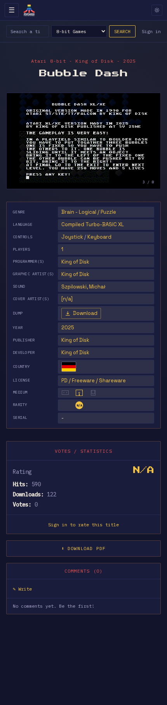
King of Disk (75, 340)
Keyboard (99, 237)
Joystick (72, 237)
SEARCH (122, 31)
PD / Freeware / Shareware (93, 380)
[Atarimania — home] (29, 10)
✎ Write (22, 589)
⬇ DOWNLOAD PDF (83, 548)
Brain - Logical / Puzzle (88, 212)
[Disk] (79, 393)
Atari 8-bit (48, 61)
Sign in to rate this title (83, 524)
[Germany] (68, 367)
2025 (67, 327)
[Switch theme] (156, 10)
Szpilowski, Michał (83, 286)
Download (85, 313)
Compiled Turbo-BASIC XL (92, 224)
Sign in (151, 31)
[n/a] (67, 298)
